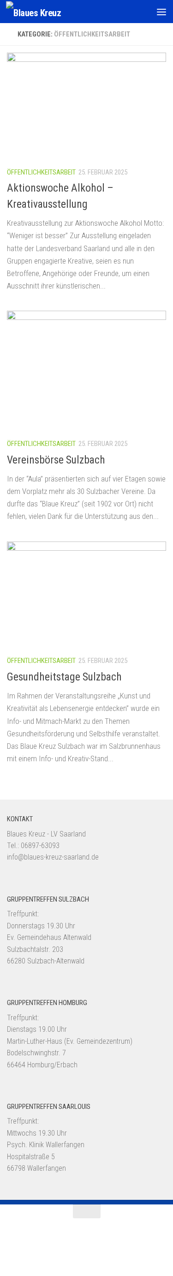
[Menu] (161, 11)
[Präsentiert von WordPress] (59, 1247)
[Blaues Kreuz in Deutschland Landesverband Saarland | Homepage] (42, 11)
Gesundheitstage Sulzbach (64, 676)
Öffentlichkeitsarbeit (41, 172)
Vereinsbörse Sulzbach (56, 459)
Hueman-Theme (137, 1247)
